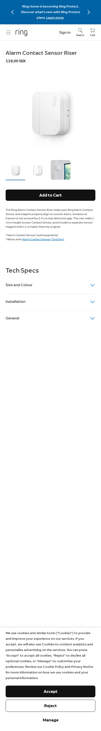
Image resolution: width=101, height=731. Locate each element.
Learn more (55, 18)
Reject (50, 705)
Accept (51, 691)
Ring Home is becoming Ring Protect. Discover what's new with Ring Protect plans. (50, 12)
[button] (15, 170)
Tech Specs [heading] (22, 270)
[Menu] (8, 32)
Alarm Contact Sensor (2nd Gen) (43, 239)
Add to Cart (50, 195)
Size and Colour (19, 285)
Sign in (64, 32)
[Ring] (21, 32)
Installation (15, 301)
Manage (50, 720)
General (12, 318)
